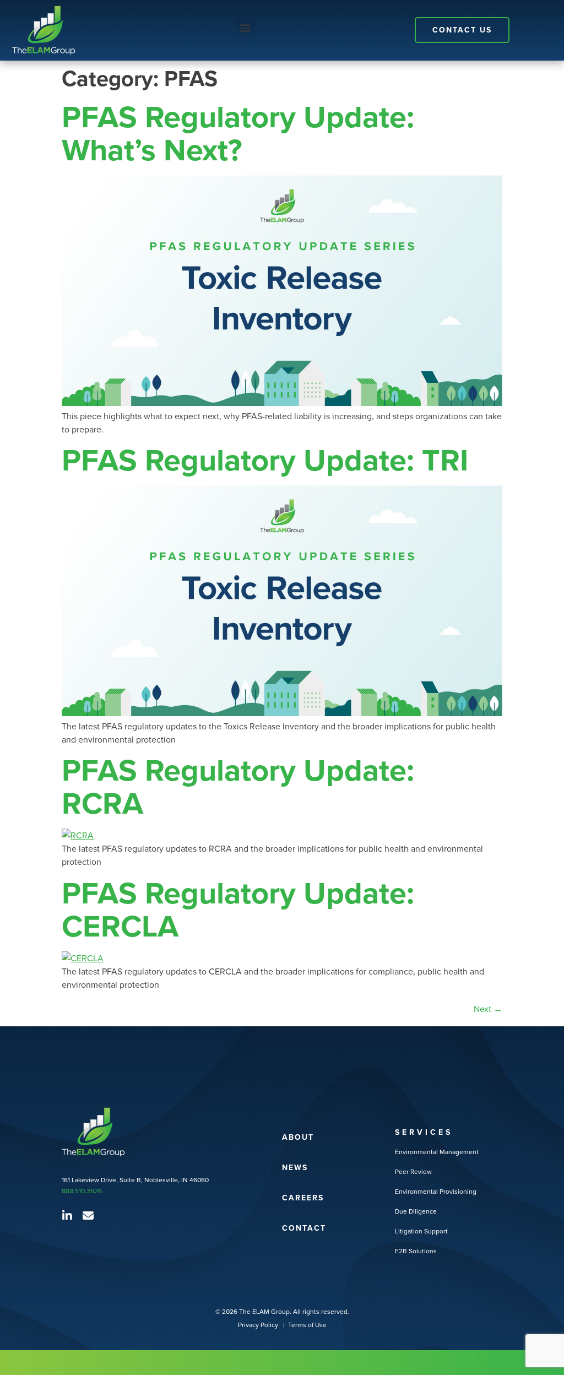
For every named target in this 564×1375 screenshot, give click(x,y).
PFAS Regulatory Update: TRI (265, 459)
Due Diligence (416, 1211)
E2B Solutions (416, 1250)
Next (488, 1009)
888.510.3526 (82, 1190)
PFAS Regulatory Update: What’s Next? (238, 133)
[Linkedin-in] (67, 1215)
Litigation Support (421, 1231)
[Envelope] (88, 1215)
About (298, 1137)
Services (424, 1132)
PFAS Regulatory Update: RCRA (238, 786)
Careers (303, 1197)
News (295, 1167)
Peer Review (413, 1171)
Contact (304, 1227)
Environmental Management (437, 1151)
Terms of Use (307, 1324)
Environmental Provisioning (435, 1191)
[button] (245, 27)
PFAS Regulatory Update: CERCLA (238, 909)
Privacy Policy (259, 1324)
